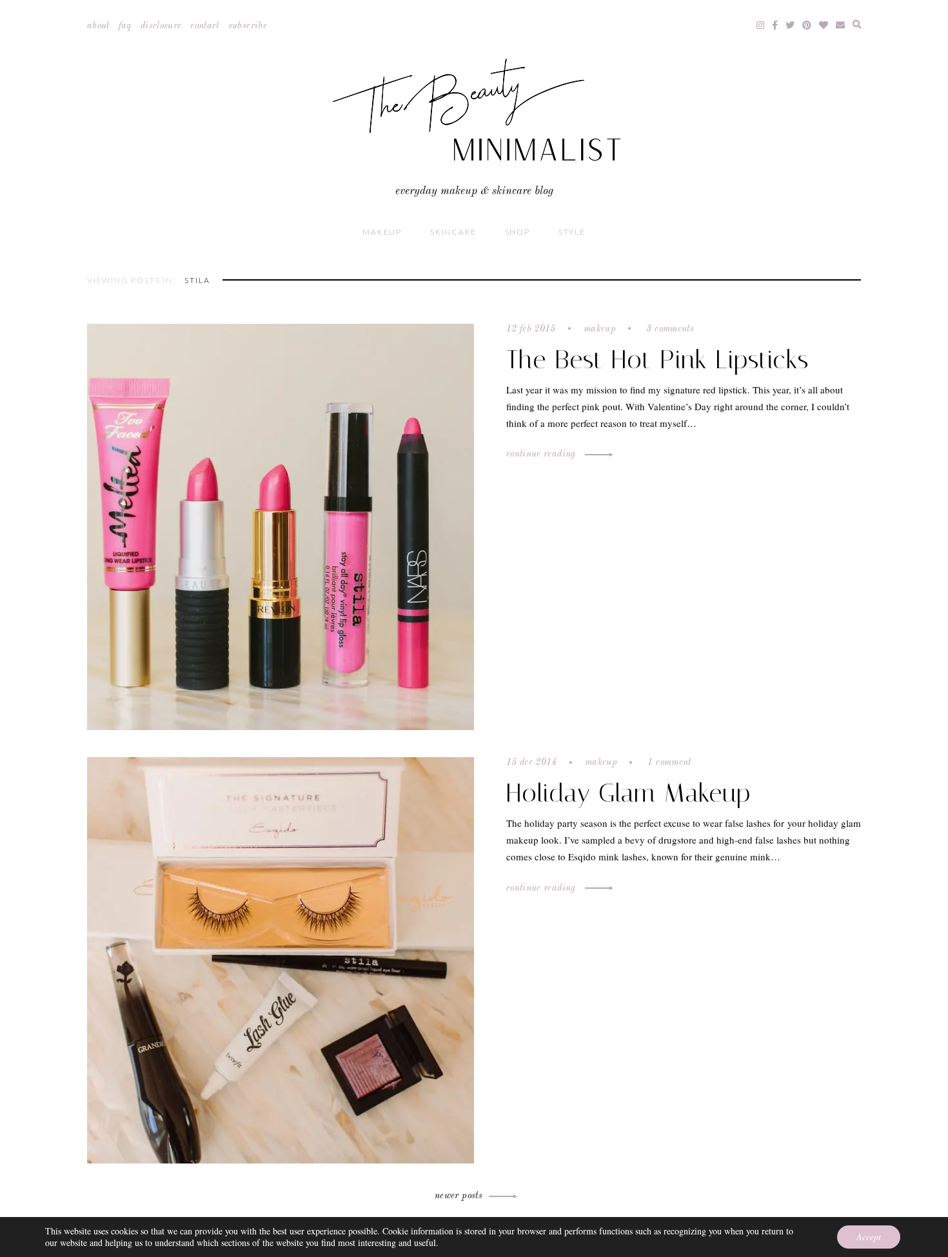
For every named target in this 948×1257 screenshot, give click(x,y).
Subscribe (247, 25)
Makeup (382, 232)
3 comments (669, 328)
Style (572, 232)
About (98, 25)
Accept (868, 1237)
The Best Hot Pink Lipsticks (657, 359)
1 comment (668, 762)
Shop (517, 232)
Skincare (453, 232)
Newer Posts (458, 1195)
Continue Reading (542, 454)
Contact (204, 25)
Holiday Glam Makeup (628, 793)
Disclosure (161, 25)
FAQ (125, 25)
